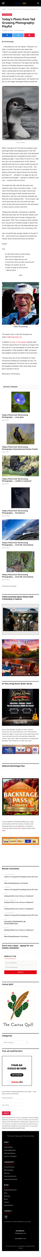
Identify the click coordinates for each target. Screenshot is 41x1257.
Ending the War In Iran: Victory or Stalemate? (19, 896)
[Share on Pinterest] (29, 35)
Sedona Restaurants (10, 1179)
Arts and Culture (9, 1167)
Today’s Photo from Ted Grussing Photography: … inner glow (15, 416)
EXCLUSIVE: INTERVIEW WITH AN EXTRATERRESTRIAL (15, 922)
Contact (6, 1202)
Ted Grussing (7, 14)
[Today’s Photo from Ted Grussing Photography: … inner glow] (20, 402)
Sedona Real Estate (10, 1190)
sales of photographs (19, 342)
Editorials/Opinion (9, 1153)
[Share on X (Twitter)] (18, 35)
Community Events (10, 1176)
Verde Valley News (10, 1150)
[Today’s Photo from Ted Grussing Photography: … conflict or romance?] (20, 465)
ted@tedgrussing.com (14, 337)
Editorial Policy (8, 1205)
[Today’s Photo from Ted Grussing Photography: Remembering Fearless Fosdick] (20, 434)
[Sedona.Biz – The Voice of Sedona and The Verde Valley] (20, 3)
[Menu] (3, 3)
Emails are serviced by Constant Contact (13, 1128)
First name (5, 1105)
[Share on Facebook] (7, 35)
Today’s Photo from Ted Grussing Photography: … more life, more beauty (17, 544)
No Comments (20, 30)
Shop (5, 1193)
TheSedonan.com (20, 1233)
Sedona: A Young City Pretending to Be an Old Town (21, 877)
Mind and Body (8, 1170)
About (6, 1199)
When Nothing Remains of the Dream (16, 883)
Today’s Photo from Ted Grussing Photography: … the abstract (15, 512)
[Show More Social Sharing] (37, 35)
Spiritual (6, 1173)
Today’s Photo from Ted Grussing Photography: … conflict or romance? (16, 480)
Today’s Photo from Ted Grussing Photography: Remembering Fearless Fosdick (20, 448)
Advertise (7, 1196)
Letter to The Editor (10, 1156)
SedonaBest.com (20, 1238)
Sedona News (8, 1147)
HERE (19, 828)
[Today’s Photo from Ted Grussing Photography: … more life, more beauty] (20, 529)
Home (3, 9)
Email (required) (7, 1098)
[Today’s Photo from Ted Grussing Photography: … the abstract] (20, 497)
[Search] (38, 3)
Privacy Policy (21, 1246)
